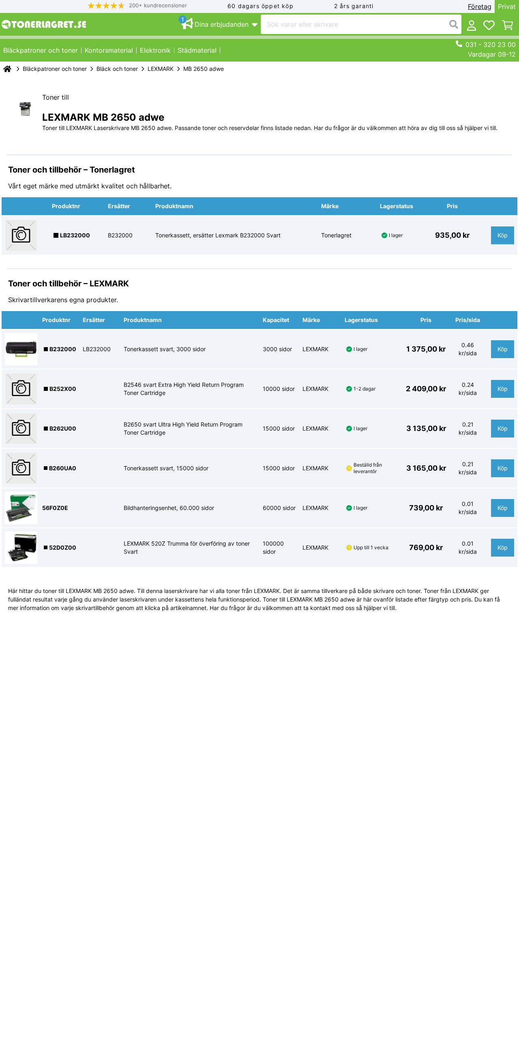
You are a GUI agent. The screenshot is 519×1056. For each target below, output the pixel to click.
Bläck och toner (117, 68)
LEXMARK (161, 68)
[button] (137, 5)
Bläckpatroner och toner (55, 68)
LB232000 (75, 235)
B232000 (62, 349)
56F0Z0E (55, 507)
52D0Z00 (62, 547)
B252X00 (62, 388)
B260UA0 (62, 468)
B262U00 (62, 428)
